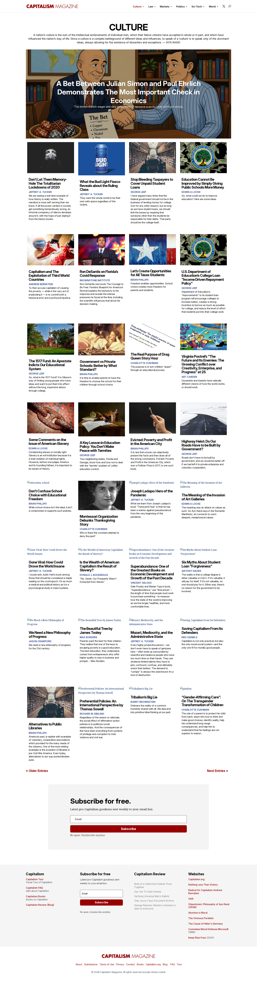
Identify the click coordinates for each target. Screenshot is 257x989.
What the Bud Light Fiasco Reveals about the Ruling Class (100, 186)
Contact (130, 964)
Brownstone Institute (95, 280)
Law (150, 6)
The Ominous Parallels (200, 918)
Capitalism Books (35, 896)
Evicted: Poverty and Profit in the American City (151, 442)
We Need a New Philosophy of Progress (50, 634)
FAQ (172, 964)
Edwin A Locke (191, 191)
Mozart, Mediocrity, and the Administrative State (152, 634)
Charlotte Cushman (144, 363)
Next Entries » (217, 771)
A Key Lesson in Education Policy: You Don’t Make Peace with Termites (100, 447)
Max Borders (88, 637)
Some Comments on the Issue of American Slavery (49, 442)
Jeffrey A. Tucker (40, 191)
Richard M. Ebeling (92, 713)
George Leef (138, 191)
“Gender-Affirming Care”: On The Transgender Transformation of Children (202, 701)
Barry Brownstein (143, 701)
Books (140, 964)
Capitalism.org (196, 879)
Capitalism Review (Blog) (40, 904)
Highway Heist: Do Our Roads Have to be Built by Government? (201, 445)
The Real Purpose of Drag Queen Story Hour (150, 356)
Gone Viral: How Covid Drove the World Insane (46, 564)
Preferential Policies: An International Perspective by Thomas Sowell (101, 705)
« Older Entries (37, 771)
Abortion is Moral (197, 912)
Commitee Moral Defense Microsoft (208, 929)
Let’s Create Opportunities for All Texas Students (151, 273)
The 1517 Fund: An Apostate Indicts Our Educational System (50, 365)
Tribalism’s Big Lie (144, 697)
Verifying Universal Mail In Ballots (151, 896)
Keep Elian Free (197, 937)
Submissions (90, 964)
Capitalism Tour (34, 879)
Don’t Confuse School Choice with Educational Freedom (47, 495)
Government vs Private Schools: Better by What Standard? (98, 365)
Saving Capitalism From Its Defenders (202, 630)
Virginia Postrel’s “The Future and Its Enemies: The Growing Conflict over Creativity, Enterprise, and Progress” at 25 (203, 364)
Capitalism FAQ (34, 887)
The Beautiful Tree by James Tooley (96, 630)
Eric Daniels (189, 637)
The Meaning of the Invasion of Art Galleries (203, 497)
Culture (137, 6)
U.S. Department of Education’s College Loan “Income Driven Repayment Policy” (203, 277)
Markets (164, 6)
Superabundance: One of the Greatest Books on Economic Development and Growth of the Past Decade (152, 572)
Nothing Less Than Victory (203, 884)
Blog (165, 964)
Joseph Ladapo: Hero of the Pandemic (152, 493)
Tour (179, 964)
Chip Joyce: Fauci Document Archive (154, 900)
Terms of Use (106, 964)
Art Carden (189, 376)
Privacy (119, 964)
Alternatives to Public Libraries (45, 726)
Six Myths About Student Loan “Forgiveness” (201, 564)
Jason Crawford (40, 641)
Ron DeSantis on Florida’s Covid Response (99, 273)
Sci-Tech (197, 6)
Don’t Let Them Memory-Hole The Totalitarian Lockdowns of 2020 (48, 183)
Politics (180, 6)
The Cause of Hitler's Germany (205, 923)
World (212, 6)
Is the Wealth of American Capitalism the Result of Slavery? (99, 566)
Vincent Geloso (141, 582)
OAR (190, 898)
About (78, 964)
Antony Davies (191, 570)
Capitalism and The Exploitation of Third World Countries (49, 275)
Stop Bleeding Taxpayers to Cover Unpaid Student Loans (152, 183)
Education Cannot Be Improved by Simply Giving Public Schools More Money (203, 183)
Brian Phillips (140, 279)
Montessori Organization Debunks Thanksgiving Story (99, 520)
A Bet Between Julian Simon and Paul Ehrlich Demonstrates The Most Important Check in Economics (128, 92)
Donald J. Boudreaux (94, 574)
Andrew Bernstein (41, 284)
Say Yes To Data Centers (147, 891)
